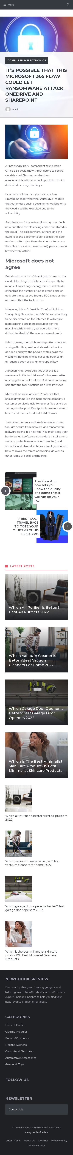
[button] (68, 5)
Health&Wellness (16, 1044)
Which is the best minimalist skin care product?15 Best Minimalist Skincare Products (35, 766)
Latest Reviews (36, 1145)
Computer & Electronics (26, 60)
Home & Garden (15, 1025)
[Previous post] (5, 491)
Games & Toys (14, 1064)
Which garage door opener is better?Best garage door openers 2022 (36, 713)
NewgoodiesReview (36, 1132)
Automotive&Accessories (20, 1058)
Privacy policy (59, 1140)
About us (29, 1140)
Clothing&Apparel (16, 1031)
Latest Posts (13, 1140)
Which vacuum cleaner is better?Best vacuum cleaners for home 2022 (32, 660)
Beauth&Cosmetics (17, 1038)
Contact (43, 1140)
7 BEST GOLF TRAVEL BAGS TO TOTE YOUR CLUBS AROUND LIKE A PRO (25, 526)
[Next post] (67, 526)
